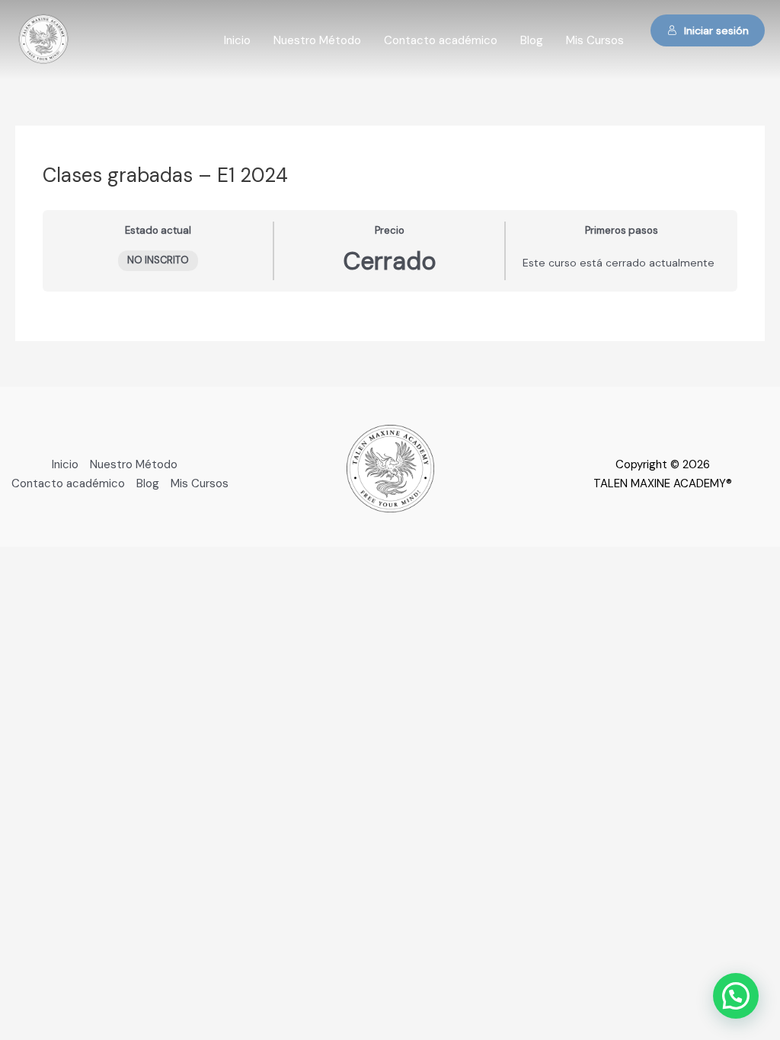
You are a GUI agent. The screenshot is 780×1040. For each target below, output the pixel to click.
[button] (736, 996)
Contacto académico (440, 40)
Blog (531, 40)
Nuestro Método (317, 40)
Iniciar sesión (716, 30)
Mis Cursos (595, 40)
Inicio (237, 40)
